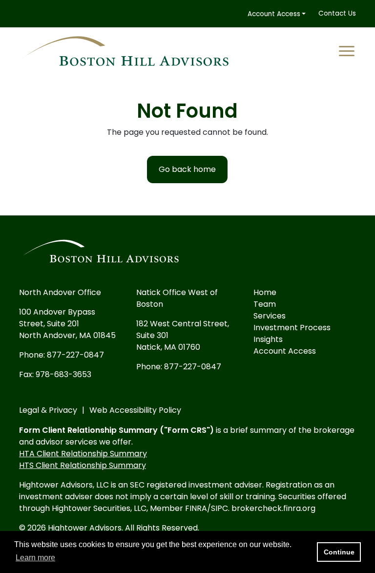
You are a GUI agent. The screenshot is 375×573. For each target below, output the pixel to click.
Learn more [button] (35, 557)
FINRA (196, 508)
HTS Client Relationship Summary (82, 465)
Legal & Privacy (48, 410)
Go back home (187, 169)
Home (264, 292)
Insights (268, 339)
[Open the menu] (347, 51)
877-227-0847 (75, 355)
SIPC (219, 508)
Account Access (274, 14)
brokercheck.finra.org (273, 508)
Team (264, 304)
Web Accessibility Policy (135, 410)
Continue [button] (339, 552)
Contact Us (337, 13)
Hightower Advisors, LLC (64, 484)
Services (269, 315)
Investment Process (292, 327)
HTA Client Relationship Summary (83, 453)
